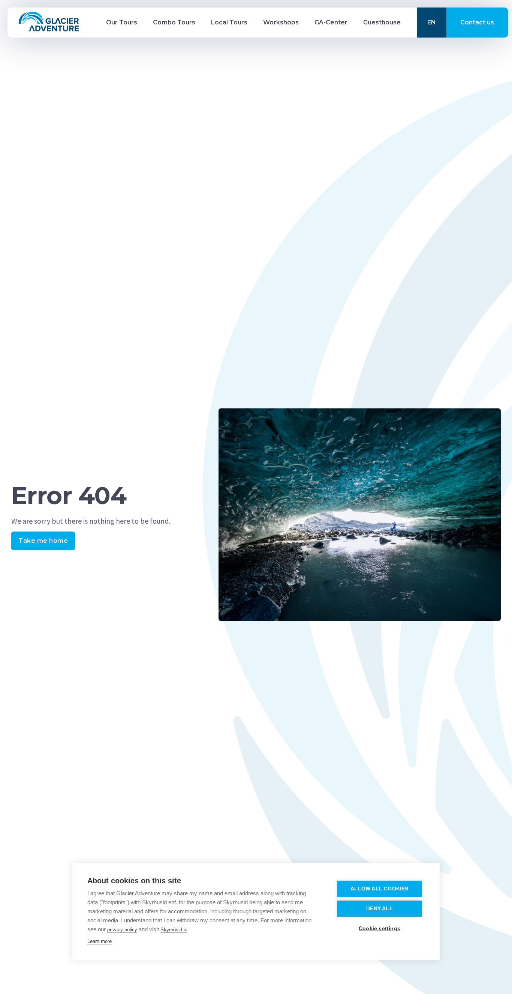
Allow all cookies (379, 889)
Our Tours (121, 22)
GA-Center (330, 22)
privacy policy (122, 929)
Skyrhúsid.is (173, 929)
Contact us (477, 22)
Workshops (281, 22)
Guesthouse (382, 22)
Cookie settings (379, 928)
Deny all (379, 908)
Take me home (43, 540)
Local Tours (229, 22)
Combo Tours (174, 22)
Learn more (99, 941)
